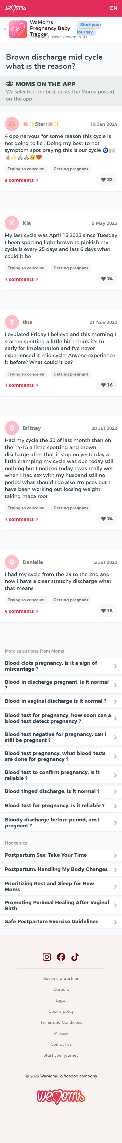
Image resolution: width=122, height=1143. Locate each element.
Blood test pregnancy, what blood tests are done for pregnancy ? (55, 756)
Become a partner (61, 979)
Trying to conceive (26, 168)
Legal (61, 1001)
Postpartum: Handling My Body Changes (56, 869)
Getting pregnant (71, 168)
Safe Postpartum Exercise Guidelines (51, 921)
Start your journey (89, 28)
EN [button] (113, 8)
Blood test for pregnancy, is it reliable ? (55, 805)
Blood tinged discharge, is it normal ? (52, 791)
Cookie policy (61, 1012)
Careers (61, 990)
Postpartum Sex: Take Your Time (46, 855)
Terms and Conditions (61, 1022)
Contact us (61, 1044)
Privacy (61, 1033)
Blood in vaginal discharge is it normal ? (55, 701)
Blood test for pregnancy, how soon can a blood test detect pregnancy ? (58, 718)
